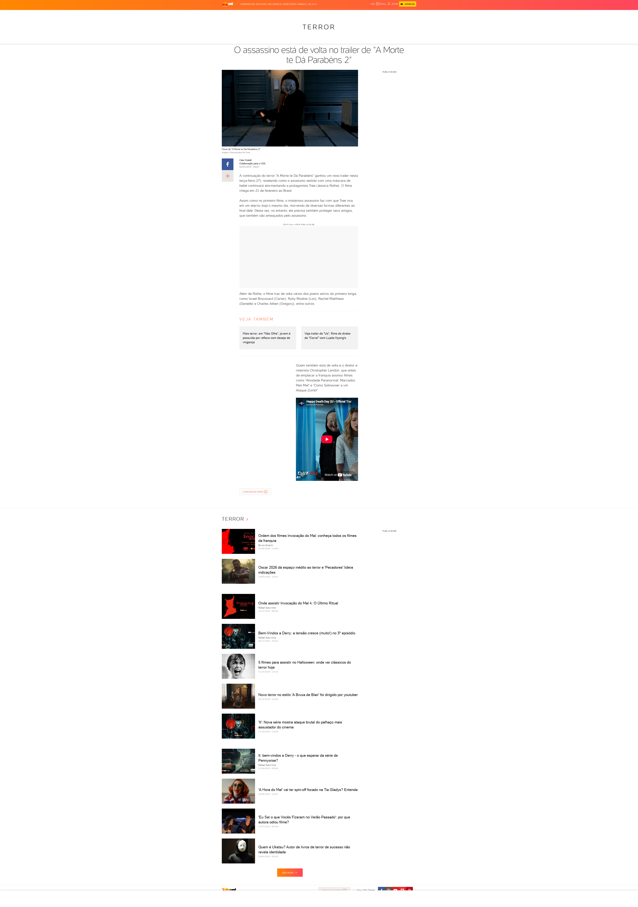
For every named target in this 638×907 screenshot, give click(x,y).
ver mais (288, 872)
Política (270, 13)
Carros (281, 13)
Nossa (377, 13)
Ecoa (356, 13)
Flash (238, 13)
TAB (383, 13)
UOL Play (312, 4)
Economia (292, 13)
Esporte (311, 13)
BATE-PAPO (261, 4)
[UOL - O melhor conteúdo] (227, 4)
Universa (332, 13)
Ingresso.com (247, 4)
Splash (321, 13)
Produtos (228, 13)
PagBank (302, 4)
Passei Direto (289, 4)
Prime (389, 13)
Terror (319, 27)
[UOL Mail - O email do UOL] (381, 4)
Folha (302, 13)
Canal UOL (366, 13)
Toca (396, 13)
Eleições (248, 13)
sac (373, 4)
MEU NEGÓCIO (275, 4)
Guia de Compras (410, 13)
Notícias (259, 13)
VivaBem (343, 13)
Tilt (351, 13)
